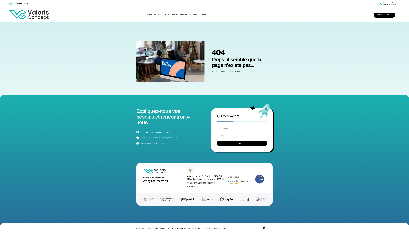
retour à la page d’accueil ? (231, 71)
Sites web (183, 15)
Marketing (193, 15)
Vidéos (156, 15)
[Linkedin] (263, 228)
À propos (148, 15)
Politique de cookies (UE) (196, 228)
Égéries (175, 15)
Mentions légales (159, 228)
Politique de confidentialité (177, 228)
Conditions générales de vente (216, 228)
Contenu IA (166, 15)
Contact (203, 15)
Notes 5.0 (244, 181)
